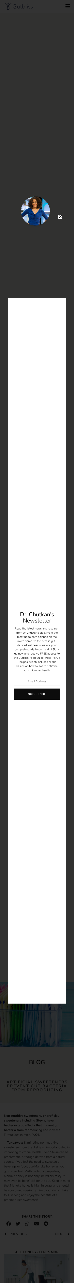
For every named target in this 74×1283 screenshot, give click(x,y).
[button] (60, 217)
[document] (37, 641)
